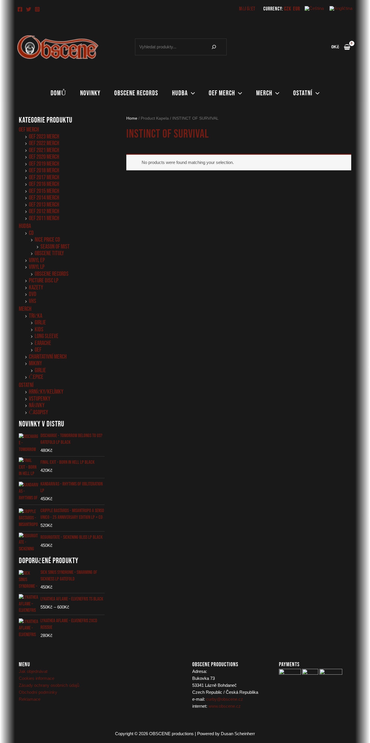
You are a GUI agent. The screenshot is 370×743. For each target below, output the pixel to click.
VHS (32, 301)
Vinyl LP (37, 267)
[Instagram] (37, 9)
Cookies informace (36, 678)
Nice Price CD (47, 239)
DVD (32, 294)
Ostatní (302, 93)
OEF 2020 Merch (44, 156)
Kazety (36, 287)
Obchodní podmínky (38, 692)
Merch (264, 93)
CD (31, 233)
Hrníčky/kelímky (46, 391)
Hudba (180, 93)
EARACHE (43, 343)
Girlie (40, 322)
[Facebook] (20, 9)
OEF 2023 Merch (44, 136)
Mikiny (35, 363)
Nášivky (37, 405)
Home (131, 118)
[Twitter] (28, 9)
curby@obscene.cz (224, 699)
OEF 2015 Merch (44, 191)
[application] (191, 93)
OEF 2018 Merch (44, 170)
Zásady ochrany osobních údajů (49, 685)
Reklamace (29, 699)
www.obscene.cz (224, 706)
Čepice (36, 377)
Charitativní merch (48, 356)
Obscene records (136, 93)
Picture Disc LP (43, 280)
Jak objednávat (33, 671)
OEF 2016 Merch (44, 184)
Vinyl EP (37, 260)
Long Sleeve (46, 336)
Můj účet (247, 9)
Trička (35, 316)
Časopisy (38, 412)
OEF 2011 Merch (44, 218)
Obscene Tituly (49, 253)
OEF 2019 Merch (44, 163)
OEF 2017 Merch (44, 177)
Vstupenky (39, 398)
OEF (38, 349)
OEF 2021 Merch (44, 150)
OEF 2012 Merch (44, 211)
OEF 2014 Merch (44, 197)
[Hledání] (214, 47)
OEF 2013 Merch (44, 204)
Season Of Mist (55, 246)
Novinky (90, 93)
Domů (58, 93)
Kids (39, 329)
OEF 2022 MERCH (44, 143)
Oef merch (222, 93)
